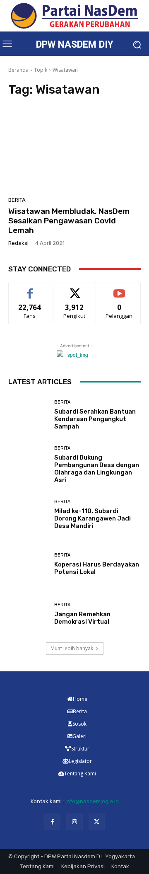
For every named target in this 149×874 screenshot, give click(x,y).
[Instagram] (74, 821)
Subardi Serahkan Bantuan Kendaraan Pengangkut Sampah (95, 419)
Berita (17, 200)
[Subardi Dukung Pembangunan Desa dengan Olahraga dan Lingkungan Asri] (28, 465)
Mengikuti (75, 289)
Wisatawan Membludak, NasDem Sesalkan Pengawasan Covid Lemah (69, 220)
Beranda (18, 69)
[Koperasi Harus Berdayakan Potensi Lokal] (28, 564)
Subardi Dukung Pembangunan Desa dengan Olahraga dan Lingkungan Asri (96, 469)
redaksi (18, 243)
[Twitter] (97, 821)
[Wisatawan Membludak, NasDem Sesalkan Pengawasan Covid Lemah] (74, 149)
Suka (30, 289)
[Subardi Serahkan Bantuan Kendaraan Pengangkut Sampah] (28, 415)
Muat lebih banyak (71, 648)
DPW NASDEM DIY (74, 44)
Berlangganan (119, 289)
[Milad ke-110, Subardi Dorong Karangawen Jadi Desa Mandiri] (28, 515)
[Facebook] (52, 821)
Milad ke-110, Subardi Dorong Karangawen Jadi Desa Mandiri (92, 518)
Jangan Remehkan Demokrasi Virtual (82, 617)
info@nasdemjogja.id (92, 801)
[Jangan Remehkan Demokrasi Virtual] (28, 614)
